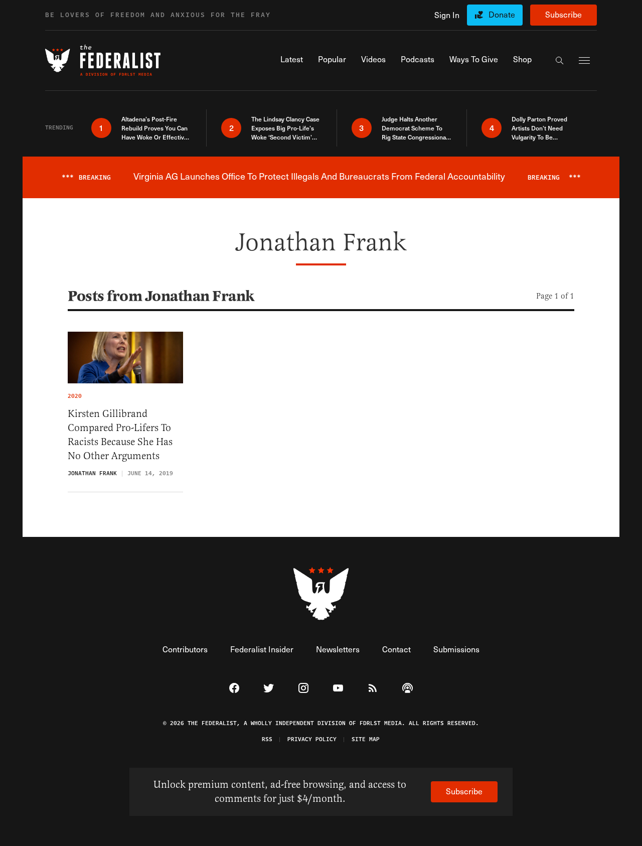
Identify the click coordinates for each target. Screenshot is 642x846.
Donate (502, 14)
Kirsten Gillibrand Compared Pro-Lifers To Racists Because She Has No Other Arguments (120, 434)
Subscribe (563, 14)
